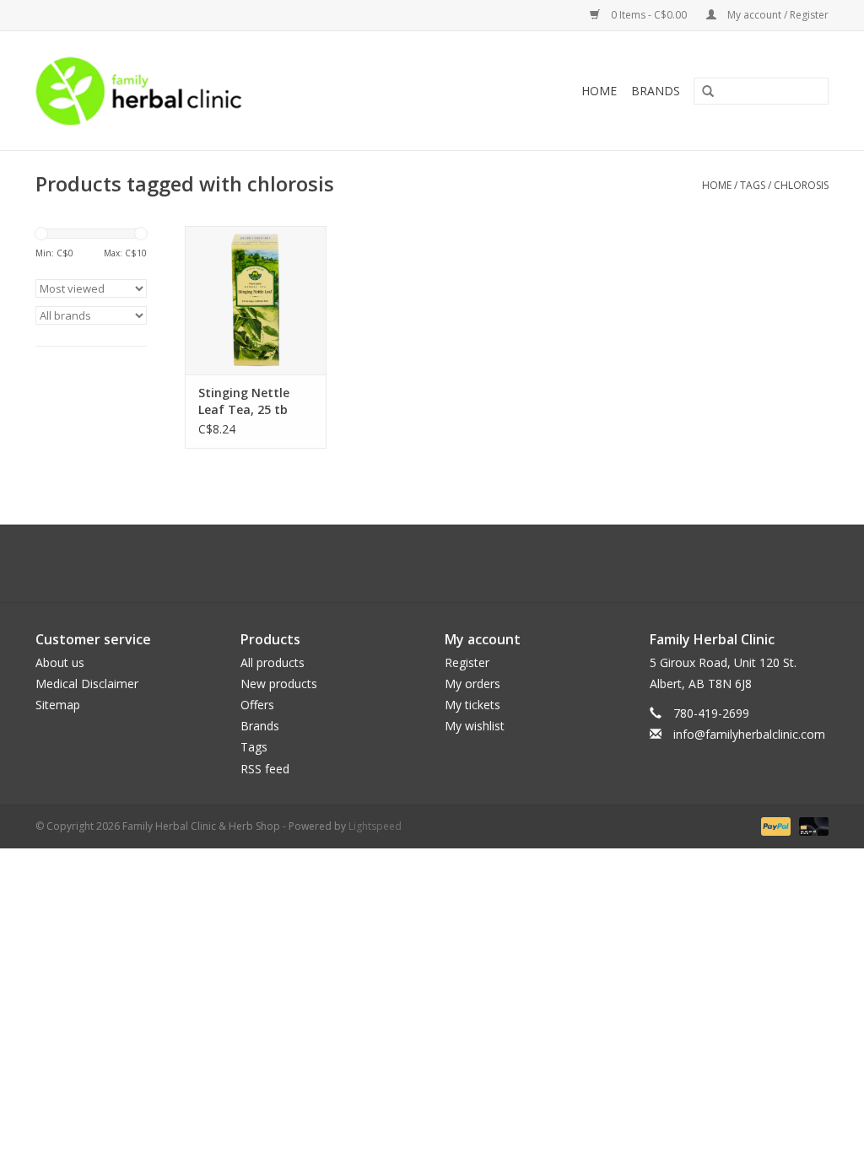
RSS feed (264, 769)
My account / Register (777, 15)
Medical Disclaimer (86, 684)
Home (599, 91)
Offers (257, 705)
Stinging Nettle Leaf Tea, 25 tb (243, 401)
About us (59, 662)
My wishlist (475, 726)
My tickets (472, 705)
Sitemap (57, 705)
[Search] (702, 92)
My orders (472, 684)
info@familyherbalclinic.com (749, 734)
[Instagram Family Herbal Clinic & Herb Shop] (447, 563)
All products (272, 662)
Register (467, 662)
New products (278, 684)
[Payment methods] (774, 825)
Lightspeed (375, 826)
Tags (752, 185)
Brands (655, 91)
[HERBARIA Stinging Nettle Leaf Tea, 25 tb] (256, 300)
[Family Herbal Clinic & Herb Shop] (213, 91)
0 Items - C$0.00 (648, 15)
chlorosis (801, 185)
